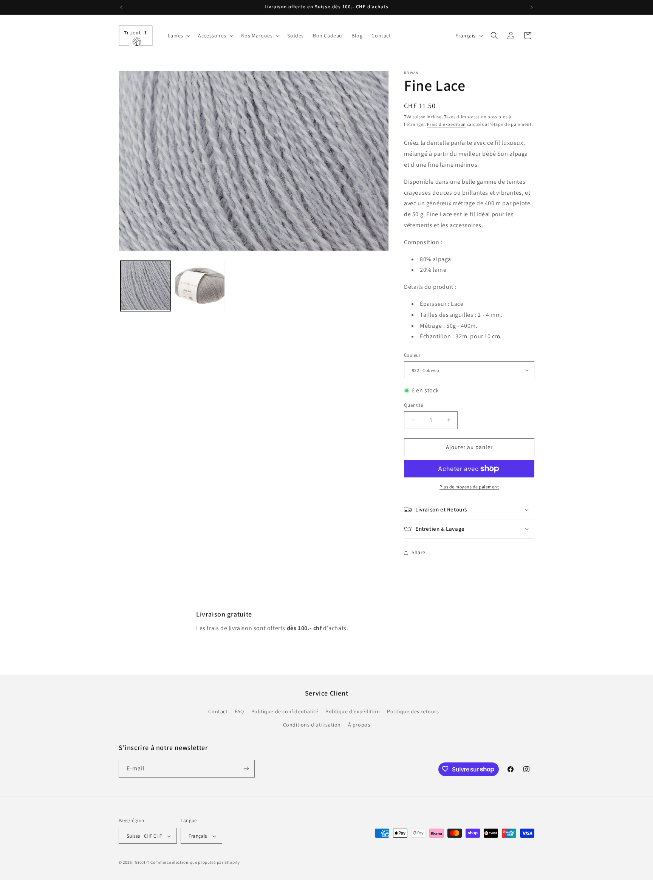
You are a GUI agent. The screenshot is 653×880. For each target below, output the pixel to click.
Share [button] (419, 552)
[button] (178, 35)
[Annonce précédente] (121, 7)
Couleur (412, 355)
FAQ (239, 711)
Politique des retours (413, 711)
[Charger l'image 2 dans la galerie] (200, 285)
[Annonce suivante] (531, 7)
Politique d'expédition (352, 711)
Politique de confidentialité (285, 711)
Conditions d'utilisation (312, 725)
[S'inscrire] (246, 768)
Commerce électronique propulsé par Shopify (195, 862)
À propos (359, 725)
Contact (217, 711)
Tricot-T (142, 862)
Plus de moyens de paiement (469, 487)
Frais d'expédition (446, 124)
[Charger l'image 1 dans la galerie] (146, 285)
